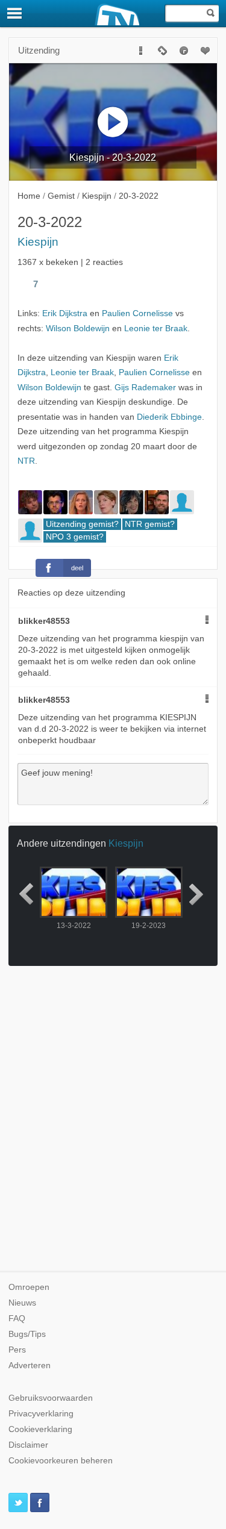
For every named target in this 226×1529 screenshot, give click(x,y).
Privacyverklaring (41, 1413)
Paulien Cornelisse (137, 313)
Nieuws (22, 1302)
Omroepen (28, 1287)
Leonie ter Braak (155, 328)
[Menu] (15, 13)
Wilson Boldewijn (78, 328)
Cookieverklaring (40, 1429)
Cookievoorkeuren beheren (60, 1460)
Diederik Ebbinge (169, 417)
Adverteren (29, 1365)
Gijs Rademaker (145, 387)
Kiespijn (37, 241)
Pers (17, 1349)
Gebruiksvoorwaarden (50, 1398)
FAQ (16, 1318)
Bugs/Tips (27, 1334)
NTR (26, 461)
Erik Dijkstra (64, 313)
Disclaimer (28, 1445)
